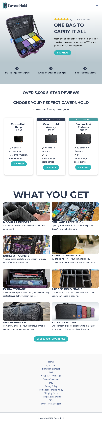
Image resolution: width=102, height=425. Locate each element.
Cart (51, 372)
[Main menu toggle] (97, 5)
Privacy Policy (51, 386)
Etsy (51, 382)
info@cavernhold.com (51, 403)
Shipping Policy (51, 393)
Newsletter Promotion (51, 375)
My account (51, 365)
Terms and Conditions (51, 396)
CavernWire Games (51, 379)
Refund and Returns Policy (51, 389)
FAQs (51, 400)
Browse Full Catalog (51, 368)
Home (51, 361)
